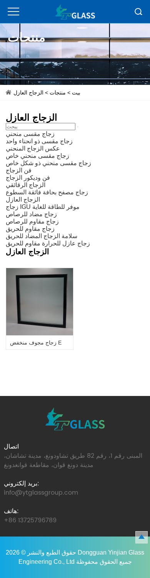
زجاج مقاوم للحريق (30, 228)
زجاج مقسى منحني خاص (37, 155)
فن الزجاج (19, 170)
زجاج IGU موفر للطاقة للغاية (43, 207)
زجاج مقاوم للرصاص (32, 221)
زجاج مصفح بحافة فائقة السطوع (47, 192)
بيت (76, 92)
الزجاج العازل (28, 92)
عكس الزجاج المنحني (33, 148)
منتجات (58, 92)
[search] (77, 127)
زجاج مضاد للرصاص (31, 214)
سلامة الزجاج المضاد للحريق (41, 236)
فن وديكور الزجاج (28, 177)
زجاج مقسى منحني (30, 134)
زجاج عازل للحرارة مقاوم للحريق (48, 243)
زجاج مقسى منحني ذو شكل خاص (48, 163)
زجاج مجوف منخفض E (36, 343)
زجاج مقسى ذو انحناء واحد (39, 141)
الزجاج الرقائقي (25, 185)
